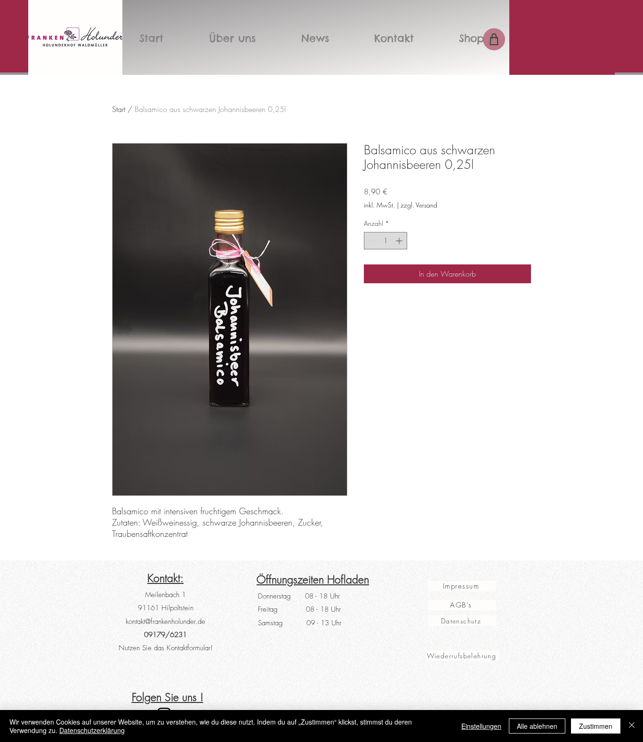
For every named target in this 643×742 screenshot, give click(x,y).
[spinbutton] (385, 240)
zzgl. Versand (419, 204)
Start (118, 109)
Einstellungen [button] (481, 726)
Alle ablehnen (537, 726)
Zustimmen (595, 726)
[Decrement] (371, 240)
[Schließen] (631, 726)
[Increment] (400, 240)
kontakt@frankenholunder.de (165, 621)
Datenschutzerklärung (92, 730)
